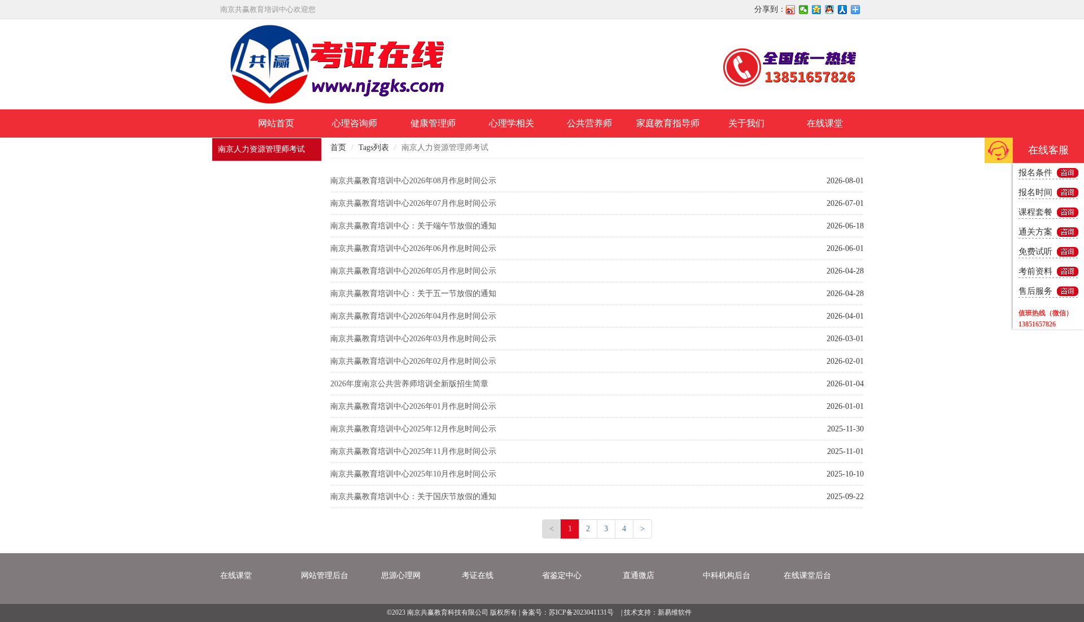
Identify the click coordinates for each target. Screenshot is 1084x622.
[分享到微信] (803, 9)
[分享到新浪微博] (790, 9)
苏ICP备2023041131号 (581, 612)
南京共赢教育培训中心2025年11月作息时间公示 (413, 451)
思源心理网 (401, 575)
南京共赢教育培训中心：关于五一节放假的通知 (413, 293)
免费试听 (1035, 251)
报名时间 (1035, 192)
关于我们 (746, 123)
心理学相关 (511, 123)
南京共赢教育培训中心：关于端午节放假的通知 (413, 226)
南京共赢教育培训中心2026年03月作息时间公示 (413, 338)
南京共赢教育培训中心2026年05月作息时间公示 (413, 271)
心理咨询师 (354, 123)
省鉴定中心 (562, 575)
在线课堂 (825, 123)
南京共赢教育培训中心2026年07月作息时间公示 (413, 203)
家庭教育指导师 (668, 123)
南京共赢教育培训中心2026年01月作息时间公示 (413, 406)
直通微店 (638, 575)
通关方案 (1035, 231)
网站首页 (276, 123)
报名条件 (1035, 172)
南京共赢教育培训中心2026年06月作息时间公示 (413, 248)
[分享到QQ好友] (829, 9)
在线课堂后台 (807, 575)
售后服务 (1035, 290)
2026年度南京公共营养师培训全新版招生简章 (409, 384)
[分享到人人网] (842, 9)
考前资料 (1035, 271)
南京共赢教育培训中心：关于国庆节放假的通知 (413, 496)
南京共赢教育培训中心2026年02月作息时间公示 (413, 361)
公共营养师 (589, 123)
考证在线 (477, 575)
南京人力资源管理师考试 (261, 149)
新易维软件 (675, 612)
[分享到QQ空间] (816, 9)
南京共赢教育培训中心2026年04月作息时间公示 (413, 316)
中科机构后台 (726, 575)
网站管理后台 (324, 575)
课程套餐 (1035, 212)
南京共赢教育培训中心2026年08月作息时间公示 (413, 181)
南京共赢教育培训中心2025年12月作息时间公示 (413, 429)
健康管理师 (433, 123)
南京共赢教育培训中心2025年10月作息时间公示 (413, 474)
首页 (338, 147)
